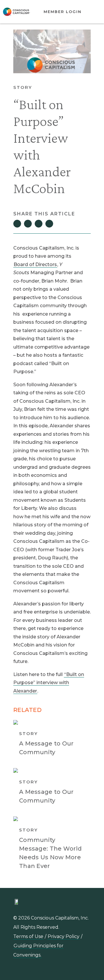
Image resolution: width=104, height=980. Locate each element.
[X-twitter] (73, 970)
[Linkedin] (34, 970)
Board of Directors (35, 264)
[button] (93, 11)
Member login (62, 11)
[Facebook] (86, 970)
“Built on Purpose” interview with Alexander (48, 683)
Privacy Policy (63, 936)
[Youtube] (47, 970)
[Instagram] (60, 970)
